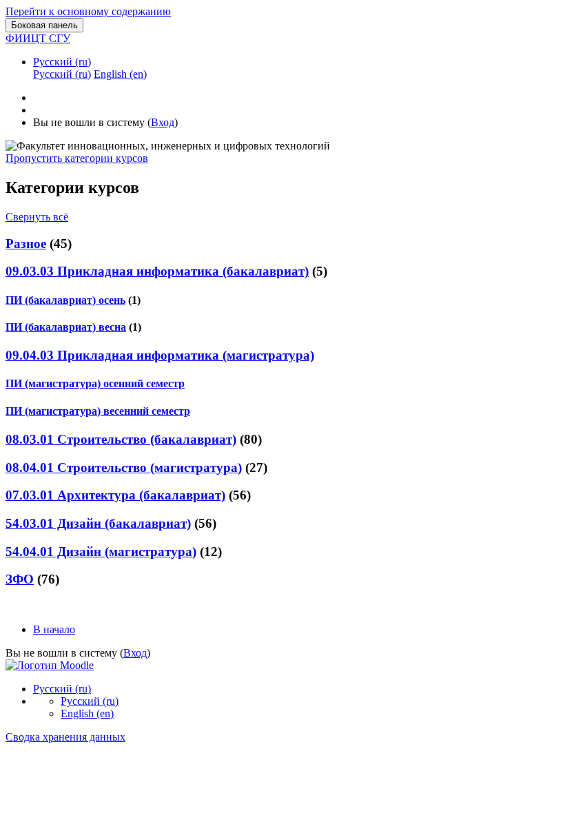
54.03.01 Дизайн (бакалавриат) (98, 523)
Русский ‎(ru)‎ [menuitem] (62, 74)
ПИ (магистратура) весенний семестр (98, 411)
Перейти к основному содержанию (88, 11)
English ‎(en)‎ (87, 713)
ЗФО (20, 579)
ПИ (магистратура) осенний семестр (95, 383)
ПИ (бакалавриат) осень (65, 300)
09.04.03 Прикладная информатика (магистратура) (160, 355)
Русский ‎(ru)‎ (62, 62)
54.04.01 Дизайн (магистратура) (101, 551)
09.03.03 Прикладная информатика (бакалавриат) (157, 271)
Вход (162, 122)
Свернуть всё (37, 217)
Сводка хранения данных (65, 737)
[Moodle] (50, 665)
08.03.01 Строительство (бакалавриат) (121, 439)
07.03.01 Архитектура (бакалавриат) (115, 495)
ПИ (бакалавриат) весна (66, 327)
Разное (26, 243)
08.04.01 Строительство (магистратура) (124, 467)
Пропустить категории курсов (77, 158)
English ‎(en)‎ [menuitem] (120, 74)
